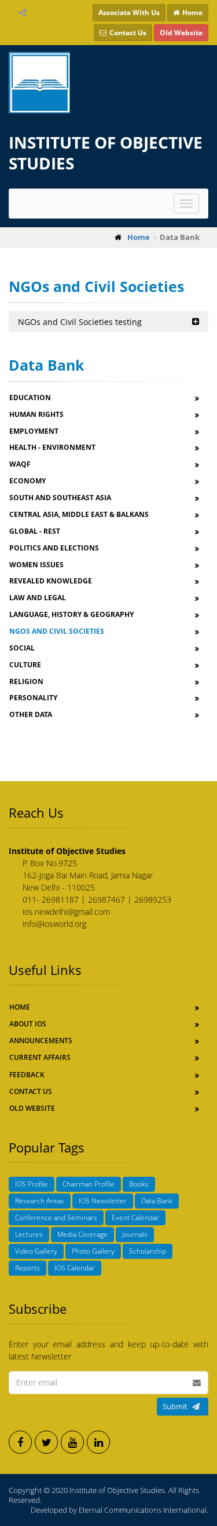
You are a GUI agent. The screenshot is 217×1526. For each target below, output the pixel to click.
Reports (27, 1268)
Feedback (27, 1074)
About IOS (27, 1023)
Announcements (40, 1040)
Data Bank (156, 1201)
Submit (175, 1406)
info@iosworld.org (54, 923)
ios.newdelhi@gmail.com (66, 911)
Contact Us (30, 1091)
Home (19, 1007)
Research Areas (39, 1201)
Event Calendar (135, 1217)
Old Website (32, 1108)
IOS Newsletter (103, 1201)
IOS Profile (31, 1184)
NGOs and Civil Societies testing (80, 321)
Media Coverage (82, 1234)
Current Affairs (40, 1057)
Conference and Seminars (56, 1217)
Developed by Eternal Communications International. (119, 1510)
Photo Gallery (93, 1251)
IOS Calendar (74, 1268)
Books (139, 1184)
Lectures (29, 1234)
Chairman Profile (88, 1184)
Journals (135, 1234)
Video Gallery (36, 1251)
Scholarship (147, 1251)
